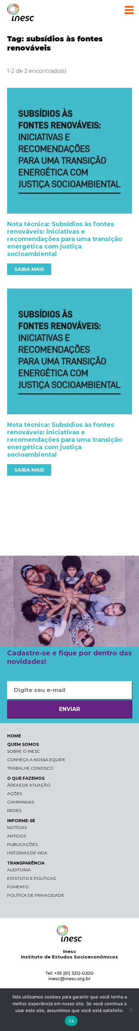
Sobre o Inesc (23, 751)
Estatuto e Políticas (31, 878)
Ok (71, 1021)
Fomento (18, 886)
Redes (14, 810)
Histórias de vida (27, 852)
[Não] (130, 1009)
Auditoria (19, 869)
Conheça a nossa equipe (36, 759)
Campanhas (20, 802)
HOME (14, 735)
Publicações (22, 844)
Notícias (17, 827)
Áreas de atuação (29, 785)
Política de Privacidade (35, 895)
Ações (14, 793)
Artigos (16, 835)
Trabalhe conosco (30, 768)
